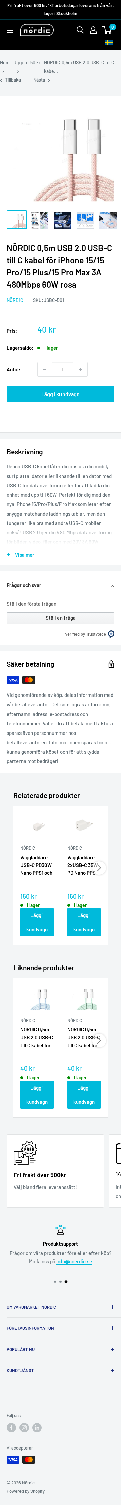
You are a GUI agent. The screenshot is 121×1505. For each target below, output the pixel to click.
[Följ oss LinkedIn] (37, 1427)
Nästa (39, 80)
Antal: (14, 369)
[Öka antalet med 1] (80, 369)
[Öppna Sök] (80, 30)
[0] (107, 30)
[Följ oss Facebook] (11, 1427)
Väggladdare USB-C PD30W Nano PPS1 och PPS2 (36, 865)
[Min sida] (93, 30)
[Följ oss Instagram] (24, 1427)
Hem (5, 62)
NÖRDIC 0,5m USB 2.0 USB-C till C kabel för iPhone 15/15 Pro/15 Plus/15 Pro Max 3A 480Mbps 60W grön (83, 1037)
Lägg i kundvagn (60, 394)
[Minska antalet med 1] (45, 369)
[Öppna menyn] (10, 30)
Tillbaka (13, 80)
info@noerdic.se (74, 1261)
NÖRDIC (15, 300)
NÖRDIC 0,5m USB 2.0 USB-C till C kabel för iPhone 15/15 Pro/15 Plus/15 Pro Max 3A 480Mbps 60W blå (36, 1037)
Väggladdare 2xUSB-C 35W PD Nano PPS (82, 865)
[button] (60, 585)
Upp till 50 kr (27, 62)
